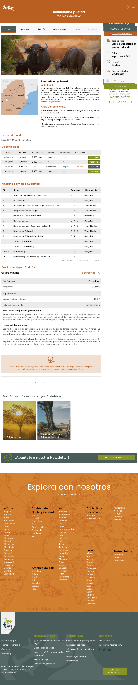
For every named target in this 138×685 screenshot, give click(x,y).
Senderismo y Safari (40, 383)
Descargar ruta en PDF (122, 33)
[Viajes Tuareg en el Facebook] (99, 650)
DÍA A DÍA (41, 29)
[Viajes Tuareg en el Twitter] (104, 650)
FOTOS (77, 29)
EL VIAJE (9, 29)
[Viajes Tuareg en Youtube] (109, 650)
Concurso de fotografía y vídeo (80, 640)
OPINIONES (92, 29)
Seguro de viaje (41, 659)
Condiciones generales (44, 663)
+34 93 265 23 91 (107, 640)
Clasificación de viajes (44, 648)
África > (19, 383)
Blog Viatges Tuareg (76, 656)
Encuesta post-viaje (75, 645)
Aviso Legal (6, 653)
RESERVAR (120, 86)
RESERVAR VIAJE (94, 158)
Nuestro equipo (8, 640)
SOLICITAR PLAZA (94, 168)
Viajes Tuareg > (10, 383)
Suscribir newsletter (116, 457)
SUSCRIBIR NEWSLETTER (115, 671)
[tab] (8, 29)
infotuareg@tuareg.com (110, 644)
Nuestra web (72, 660)
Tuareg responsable (10, 645)
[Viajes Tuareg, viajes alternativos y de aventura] (8, 633)
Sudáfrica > (27, 383)
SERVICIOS (24, 29)
